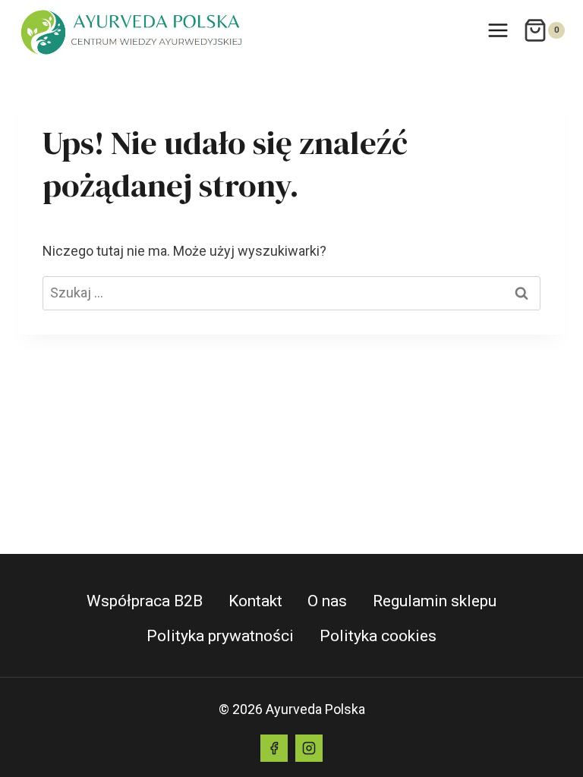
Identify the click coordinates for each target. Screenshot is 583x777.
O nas (327, 601)
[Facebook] (274, 748)
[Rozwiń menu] (497, 30)
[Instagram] (309, 748)
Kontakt (255, 601)
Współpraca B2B (145, 601)
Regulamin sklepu (434, 601)
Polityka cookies (378, 636)
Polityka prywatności (220, 636)
